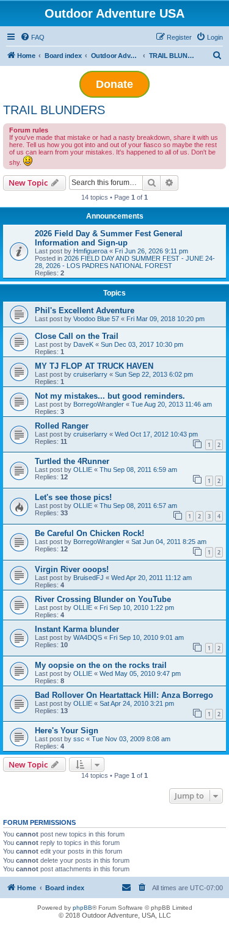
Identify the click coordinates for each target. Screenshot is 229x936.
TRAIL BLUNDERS (54, 110)
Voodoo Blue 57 (96, 318)
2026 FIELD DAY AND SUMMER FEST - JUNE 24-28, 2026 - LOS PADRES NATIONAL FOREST (125, 262)
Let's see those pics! (73, 497)
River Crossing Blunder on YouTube (103, 599)
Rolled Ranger (62, 425)
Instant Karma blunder (77, 629)
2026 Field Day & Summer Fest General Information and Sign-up (109, 238)
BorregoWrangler (98, 404)
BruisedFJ (88, 577)
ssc (78, 738)
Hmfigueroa (90, 251)
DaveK (83, 344)
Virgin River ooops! (72, 569)
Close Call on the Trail (76, 336)
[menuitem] (32, 37)
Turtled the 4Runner (72, 461)
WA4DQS (87, 637)
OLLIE (82, 469)
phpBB (82, 907)
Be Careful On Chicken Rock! (89, 533)
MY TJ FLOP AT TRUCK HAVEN (94, 366)
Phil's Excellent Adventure (84, 310)
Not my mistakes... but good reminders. (110, 396)
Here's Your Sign (66, 730)
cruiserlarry (90, 374)
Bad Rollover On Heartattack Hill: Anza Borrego (124, 695)
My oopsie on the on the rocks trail (101, 665)
